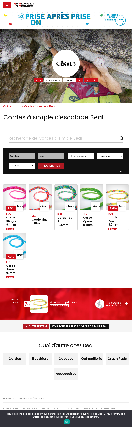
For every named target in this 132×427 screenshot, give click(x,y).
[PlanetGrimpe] (23, 4)
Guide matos (12, 106)
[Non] (127, 418)
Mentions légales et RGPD (83, 408)
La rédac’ (59, 408)
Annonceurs (30, 408)
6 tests (69, 80)
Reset (120, 171)
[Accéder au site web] (79, 80)
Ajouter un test (36, 326)
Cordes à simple (35, 106)
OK (67, 421)
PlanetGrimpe (11, 408)
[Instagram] (87, 80)
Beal (38, 80)
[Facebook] (94, 80)
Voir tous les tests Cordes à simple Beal (79, 326)
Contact (45, 408)
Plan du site (108, 408)
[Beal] (66, 63)
